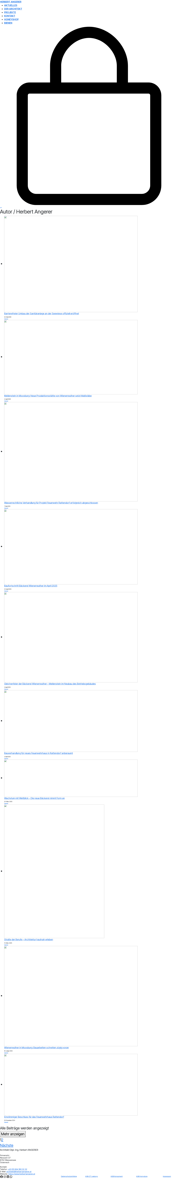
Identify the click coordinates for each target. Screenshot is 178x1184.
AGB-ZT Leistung (91, 1176)
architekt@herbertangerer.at (18, 1171)
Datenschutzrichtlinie (69, 1176)
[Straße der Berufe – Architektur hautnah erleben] (54, 871)
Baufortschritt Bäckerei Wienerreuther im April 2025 (30, 585)
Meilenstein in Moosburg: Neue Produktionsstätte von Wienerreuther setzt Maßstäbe (48, 395)
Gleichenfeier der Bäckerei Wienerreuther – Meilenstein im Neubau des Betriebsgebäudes (50, 683)
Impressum (167, 1176)
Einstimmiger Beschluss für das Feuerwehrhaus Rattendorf (34, 1116)
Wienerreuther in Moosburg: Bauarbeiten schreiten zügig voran (36, 1047)
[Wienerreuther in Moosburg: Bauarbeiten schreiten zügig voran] (71, 995)
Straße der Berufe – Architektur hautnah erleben (28, 939)
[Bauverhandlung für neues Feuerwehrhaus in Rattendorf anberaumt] (71, 721)
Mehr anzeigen (12, 1134)
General (6, 319)
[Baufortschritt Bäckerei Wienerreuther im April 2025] (71, 546)
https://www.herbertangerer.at (21, 1174)
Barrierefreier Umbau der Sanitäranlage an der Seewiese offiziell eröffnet (41, 313)
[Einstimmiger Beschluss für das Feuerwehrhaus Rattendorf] (71, 1084)
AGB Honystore (141, 1176)
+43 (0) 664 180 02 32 (17, 1169)
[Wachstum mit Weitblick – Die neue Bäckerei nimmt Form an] (71, 778)
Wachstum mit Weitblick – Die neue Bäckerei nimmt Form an (34, 798)
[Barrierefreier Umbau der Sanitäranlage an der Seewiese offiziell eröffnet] (71, 264)
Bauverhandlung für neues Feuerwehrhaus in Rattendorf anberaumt (38, 753)
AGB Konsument (117, 1176)
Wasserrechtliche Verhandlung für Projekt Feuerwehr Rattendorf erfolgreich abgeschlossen (51, 502)
